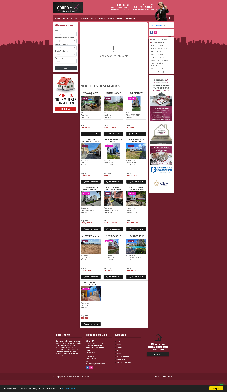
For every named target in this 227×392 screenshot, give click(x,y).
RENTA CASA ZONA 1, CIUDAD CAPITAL (91, 283)
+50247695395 (144, 6)
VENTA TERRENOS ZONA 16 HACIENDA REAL (136, 140)
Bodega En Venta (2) (157, 42)
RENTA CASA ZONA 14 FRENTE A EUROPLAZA (136, 188)
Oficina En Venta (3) (157, 54)
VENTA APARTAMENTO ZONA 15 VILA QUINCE (113, 188)
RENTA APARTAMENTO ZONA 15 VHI (113, 235)
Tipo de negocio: (60, 58)
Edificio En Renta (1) (157, 66)
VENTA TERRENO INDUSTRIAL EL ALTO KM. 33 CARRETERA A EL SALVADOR (90, 235)
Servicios (84, 18)
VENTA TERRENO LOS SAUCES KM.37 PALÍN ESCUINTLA (113, 93)
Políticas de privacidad (124, 362)
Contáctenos (129, 18)
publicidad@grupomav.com (95, 364)
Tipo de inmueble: (61, 44)
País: (56, 30)
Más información (69, 388)
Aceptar (216, 388)
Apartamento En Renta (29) (159, 60)
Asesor (102, 18)
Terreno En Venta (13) (158, 57)
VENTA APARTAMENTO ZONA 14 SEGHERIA (136, 235)
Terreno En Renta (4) (157, 72)
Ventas (65, 18)
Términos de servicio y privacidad (163, 376)
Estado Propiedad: (61, 51)
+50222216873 (149, 4)
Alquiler (74, 18)
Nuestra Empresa (115, 18)
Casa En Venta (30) (157, 45)
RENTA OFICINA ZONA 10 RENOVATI (113, 140)
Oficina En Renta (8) (157, 69)
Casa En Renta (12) (157, 63)
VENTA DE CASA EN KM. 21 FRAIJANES (91, 93)
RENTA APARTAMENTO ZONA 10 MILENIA (136, 93)
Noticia (93, 18)
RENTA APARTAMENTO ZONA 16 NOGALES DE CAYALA (90, 188)
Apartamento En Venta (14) (159, 39)
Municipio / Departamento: (64, 37)
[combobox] (66, 34)
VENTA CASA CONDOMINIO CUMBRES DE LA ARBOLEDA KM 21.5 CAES (90, 140)
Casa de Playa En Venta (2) (159, 48)
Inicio (57, 18)
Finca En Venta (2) (156, 51)
